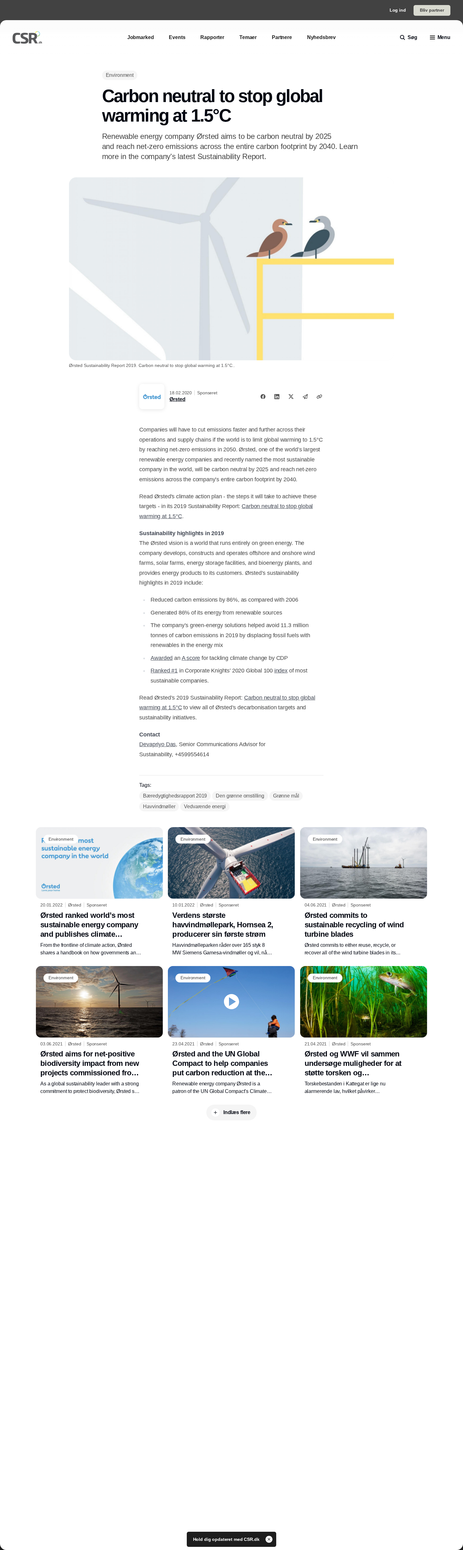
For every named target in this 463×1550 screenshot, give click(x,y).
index (281, 670)
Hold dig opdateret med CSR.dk (227, 1539)
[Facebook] (263, 396)
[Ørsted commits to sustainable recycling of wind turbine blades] (363, 891)
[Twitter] (291, 396)
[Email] (305, 396)
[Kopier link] (319, 396)
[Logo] (27, 37)
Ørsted (177, 399)
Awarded (162, 658)
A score (191, 658)
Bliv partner (432, 10)
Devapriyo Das (157, 744)
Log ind (398, 10)
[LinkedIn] (277, 396)
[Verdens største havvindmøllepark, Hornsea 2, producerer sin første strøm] (231, 891)
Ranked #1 (164, 670)
